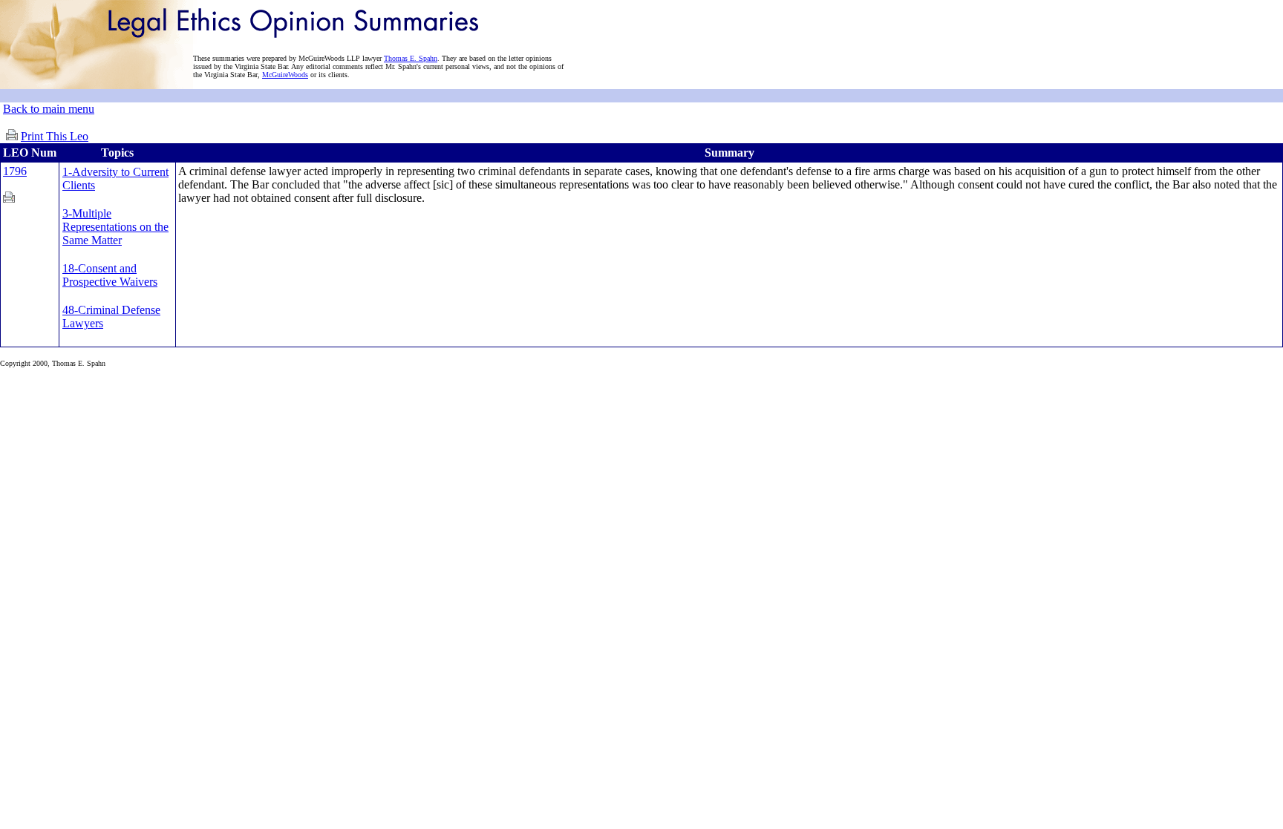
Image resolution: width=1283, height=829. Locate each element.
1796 (15, 171)
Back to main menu (48, 108)
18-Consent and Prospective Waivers (109, 275)
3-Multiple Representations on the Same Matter (115, 226)
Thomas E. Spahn (410, 58)
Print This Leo (54, 136)
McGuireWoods (285, 75)
